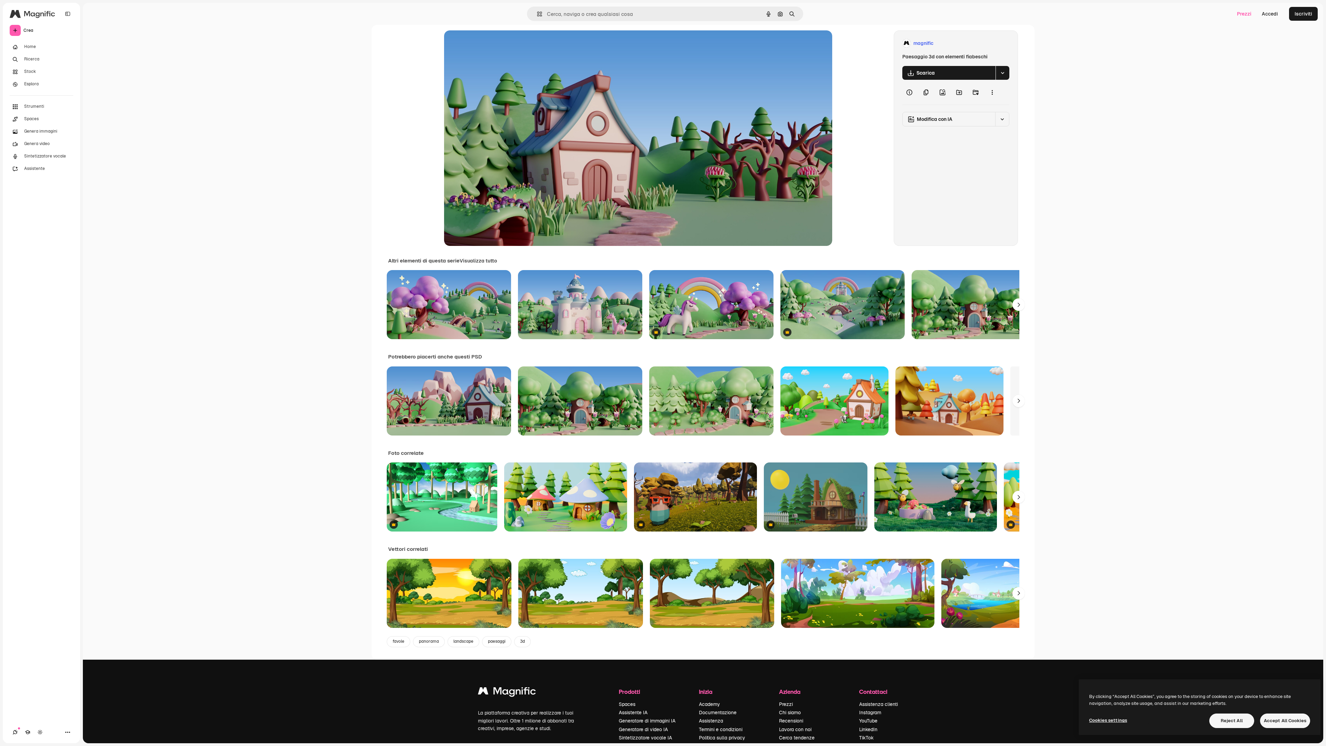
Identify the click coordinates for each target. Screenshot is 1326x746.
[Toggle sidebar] (67, 13)
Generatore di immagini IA (647, 721)
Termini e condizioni (720, 729)
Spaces (627, 704)
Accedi (1270, 14)
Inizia (705, 691)
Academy (709, 704)
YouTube (868, 721)
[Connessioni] (15, 732)
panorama (429, 641)
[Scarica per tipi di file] (1002, 73)
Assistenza (711, 721)
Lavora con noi (795, 729)
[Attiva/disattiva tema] (40, 732)
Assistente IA (633, 712)
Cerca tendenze (797, 738)
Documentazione (718, 712)
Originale (490, 43)
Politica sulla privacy (722, 738)
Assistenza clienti (878, 704)
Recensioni (791, 721)
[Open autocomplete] (536, 14)
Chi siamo (790, 712)
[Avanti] (1018, 304)
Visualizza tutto (478, 261)
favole (398, 641)
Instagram (870, 712)
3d (522, 641)
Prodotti (629, 691)
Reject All (1232, 721)
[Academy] (27, 732)
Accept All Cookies (1285, 721)
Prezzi (1244, 14)
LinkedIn (868, 729)
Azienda (789, 691)
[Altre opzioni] (992, 92)
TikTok (866, 738)
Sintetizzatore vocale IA (645, 738)
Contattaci (873, 691)
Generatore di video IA (643, 729)
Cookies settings (1108, 720)
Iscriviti (1303, 14)
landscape (463, 641)
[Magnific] (507, 692)
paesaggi (497, 641)
